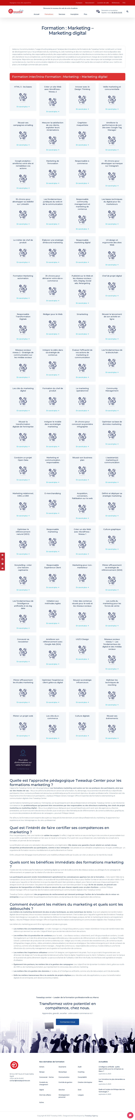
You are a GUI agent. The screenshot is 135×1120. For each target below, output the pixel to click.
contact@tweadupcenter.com (20, 1081)
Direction (62, 1090)
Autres (41, 1102)
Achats (41, 1067)
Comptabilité (82, 1077)
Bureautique (63, 1072)
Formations (49, 14)
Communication (64, 1077)
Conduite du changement (43, 1083)
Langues (81, 1095)
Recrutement (89, 3)
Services (62, 14)
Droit (79, 1090)
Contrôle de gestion (65, 1082)
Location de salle (103, 3)
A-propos (79, 3)
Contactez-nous (23, 760)
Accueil (36, 14)
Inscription (74, 14)
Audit (80, 1067)
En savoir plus (22, 107)
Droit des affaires (45, 1095)
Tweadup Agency (91, 1116)
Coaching (81, 1072)
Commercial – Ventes (46, 1077)
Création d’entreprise (85, 1082)
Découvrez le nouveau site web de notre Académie (60, 8)
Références (116, 3)
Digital (41, 1090)
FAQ (124, 3)
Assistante (62, 1067)
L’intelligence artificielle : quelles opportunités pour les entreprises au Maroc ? (111, 1069)
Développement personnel (64, 1096)
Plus (85, 14)
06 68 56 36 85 (117, 13)
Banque (41, 1072)
